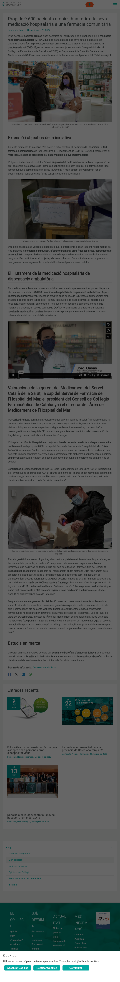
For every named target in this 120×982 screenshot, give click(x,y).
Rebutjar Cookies (46, 968)
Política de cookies (88, 961)
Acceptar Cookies (17, 968)
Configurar (75, 968)
